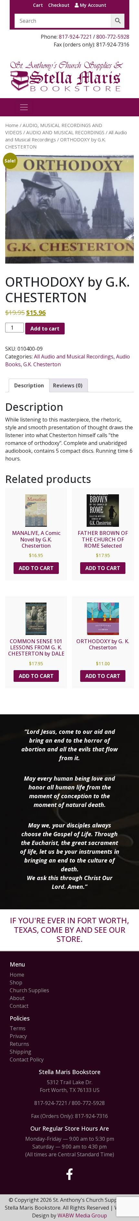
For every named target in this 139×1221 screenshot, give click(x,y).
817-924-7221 (75, 36)
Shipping (20, 1051)
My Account (92, 5)
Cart (38, 5)
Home (11, 125)
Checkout (59, 5)
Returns (19, 1043)
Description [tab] (29, 385)
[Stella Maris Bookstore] (67, 75)
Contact (19, 1005)
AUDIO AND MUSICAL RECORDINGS (65, 132)
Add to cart (44, 328)
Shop (16, 982)
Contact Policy (27, 1059)
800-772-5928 (112, 36)
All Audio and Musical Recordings (73, 356)
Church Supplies (29, 990)
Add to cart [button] (36, 568)
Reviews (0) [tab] (67, 385)
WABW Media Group (82, 1215)
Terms (18, 1028)
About (17, 998)
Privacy (18, 1036)
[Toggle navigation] (24, 107)
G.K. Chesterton (42, 364)
